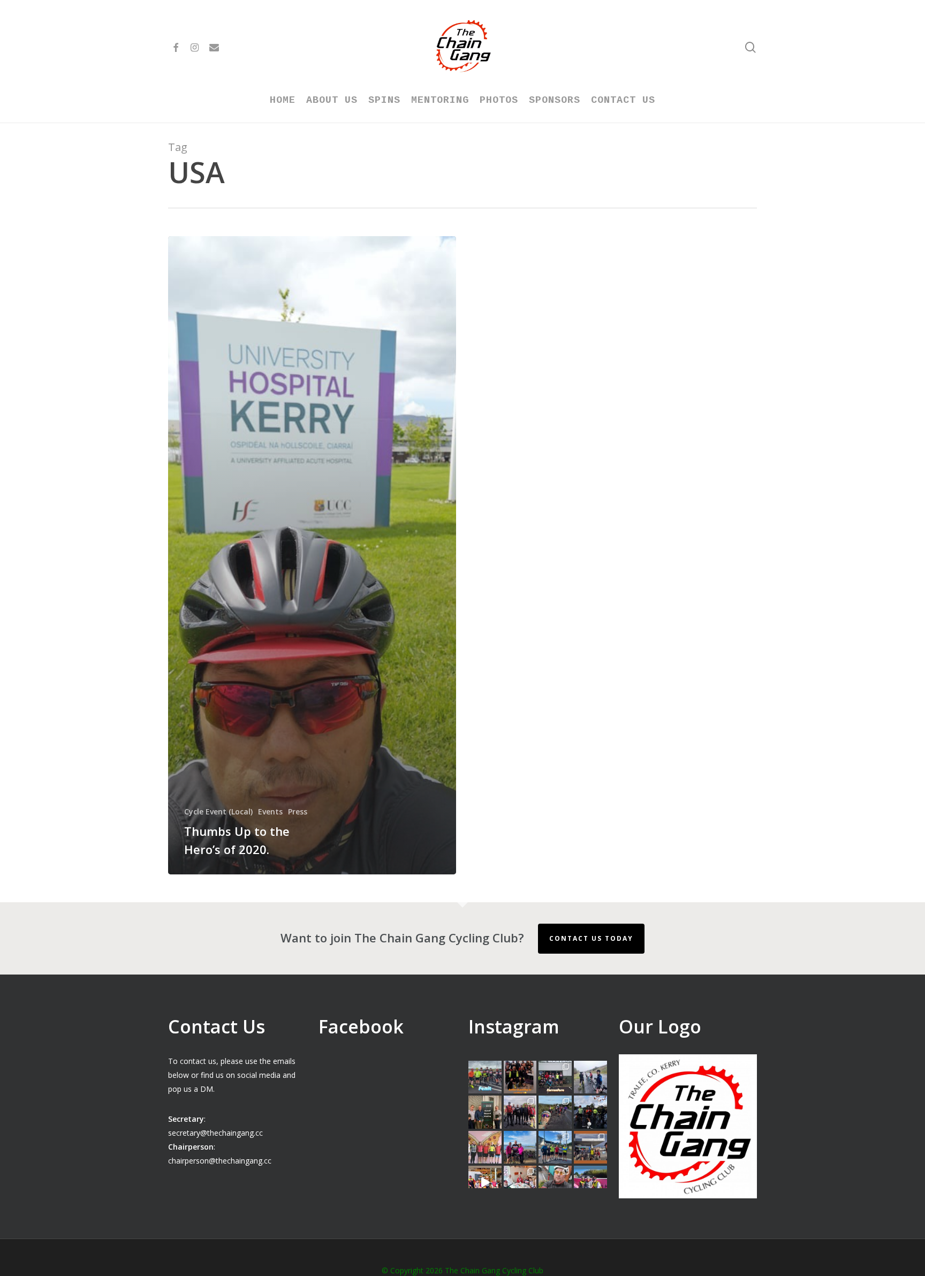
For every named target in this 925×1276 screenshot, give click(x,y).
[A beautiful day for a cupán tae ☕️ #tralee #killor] (590, 1147)
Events (270, 811)
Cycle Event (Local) (218, 811)
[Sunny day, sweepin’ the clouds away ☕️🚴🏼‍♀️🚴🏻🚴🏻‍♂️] (555, 1147)
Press (297, 811)
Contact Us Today (591, 938)
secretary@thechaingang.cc (215, 1133)
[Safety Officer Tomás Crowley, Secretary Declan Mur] (485, 1112)
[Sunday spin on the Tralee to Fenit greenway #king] (520, 1147)
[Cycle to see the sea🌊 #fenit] (485, 1077)
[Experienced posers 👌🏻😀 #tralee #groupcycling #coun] (485, 1147)
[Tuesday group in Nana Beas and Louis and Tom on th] (520, 1182)
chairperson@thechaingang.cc (219, 1161)
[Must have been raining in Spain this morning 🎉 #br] (555, 1112)
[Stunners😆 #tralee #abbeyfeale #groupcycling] (520, 1077)
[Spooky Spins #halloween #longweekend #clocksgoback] (590, 1112)
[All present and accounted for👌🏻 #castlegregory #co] (520, 1112)
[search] (750, 47)
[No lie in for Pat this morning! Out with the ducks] (555, 1182)
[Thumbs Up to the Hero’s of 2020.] (312, 555)
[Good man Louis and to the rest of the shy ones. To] (590, 1077)
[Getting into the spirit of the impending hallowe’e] (485, 1182)
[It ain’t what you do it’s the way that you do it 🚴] (590, 1182)
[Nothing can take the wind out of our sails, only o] (555, 1077)
